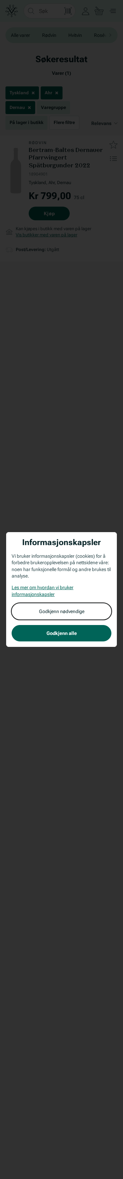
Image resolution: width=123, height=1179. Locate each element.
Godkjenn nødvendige (61, 611)
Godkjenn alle (61, 633)
